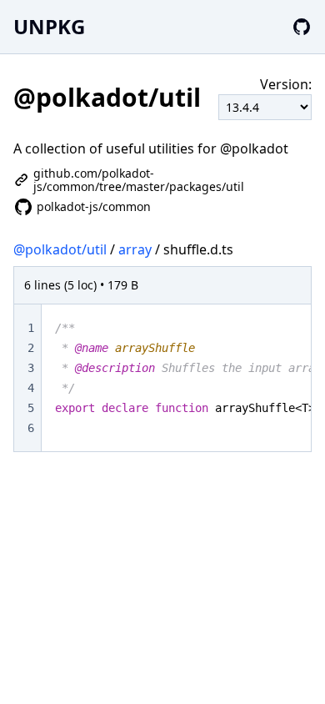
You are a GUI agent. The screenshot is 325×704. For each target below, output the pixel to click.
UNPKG (49, 26)
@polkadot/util (60, 249)
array (135, 249)
